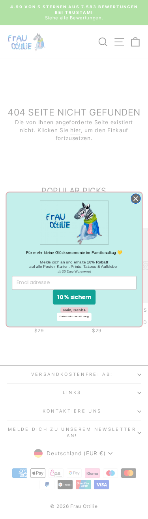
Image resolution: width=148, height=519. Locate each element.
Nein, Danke (74, 309)
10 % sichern (74, 297)
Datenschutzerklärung (74, 316)
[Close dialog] (135, 198)
